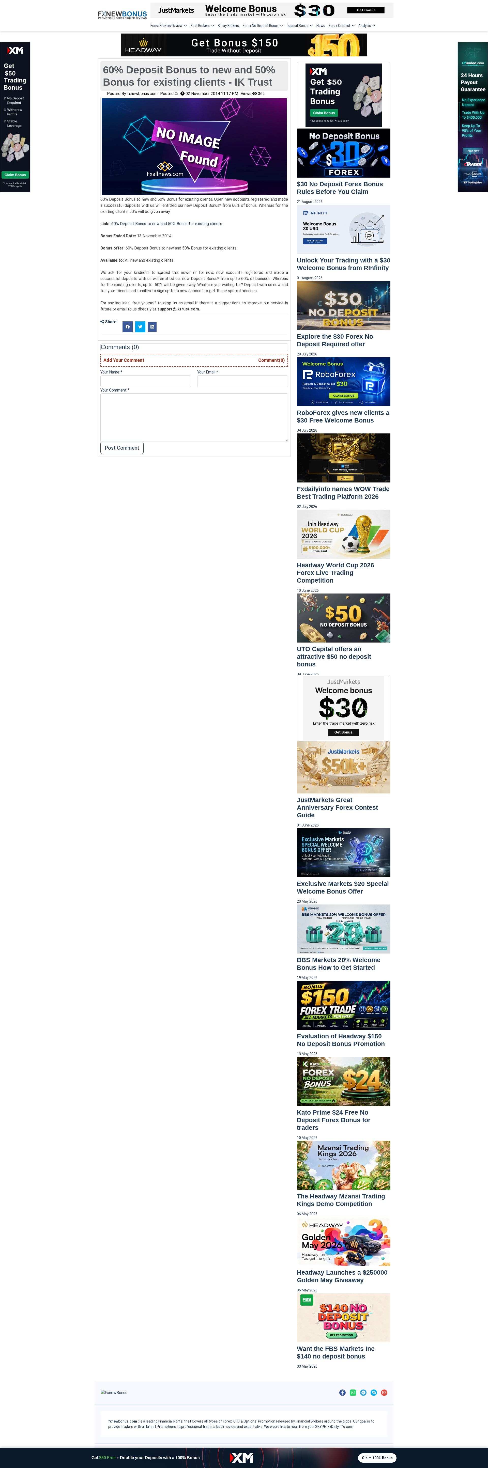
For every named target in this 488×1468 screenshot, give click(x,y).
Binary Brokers (228, 25)
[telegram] (363, 1392)
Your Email (207, 372)
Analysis (364, 25)
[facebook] (128, 326)
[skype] (374, 1392)
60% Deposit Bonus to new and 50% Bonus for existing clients (166, 223)
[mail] (384, 1392)
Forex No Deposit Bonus (261, 25)
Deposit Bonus (297, 25)
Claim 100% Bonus (377, 1458)
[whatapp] (353, 1392)
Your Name (111, 372)
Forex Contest (339, 25)
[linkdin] (152, 327)
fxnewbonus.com (142, 93)
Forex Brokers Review (166, 25)
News (320, 25)
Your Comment (114, 390)
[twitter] (140, 326)
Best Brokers (200, 25)
